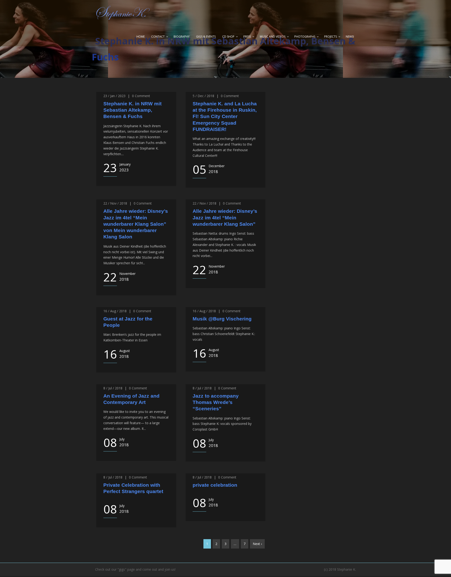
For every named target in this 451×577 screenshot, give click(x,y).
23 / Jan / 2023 (114, 96)
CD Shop (228, 37)
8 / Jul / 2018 (112, 388)
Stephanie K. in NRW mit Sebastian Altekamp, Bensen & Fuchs (132, 110)
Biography (182, 37)
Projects (330, 37)
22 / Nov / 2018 (115, 203)
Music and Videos (272, 37)
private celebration (215, 485)
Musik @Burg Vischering (222, 318)
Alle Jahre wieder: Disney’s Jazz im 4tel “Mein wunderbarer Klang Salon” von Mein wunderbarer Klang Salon (135, 223)
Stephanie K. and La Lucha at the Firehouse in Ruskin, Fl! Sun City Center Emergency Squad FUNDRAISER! (225, 116)
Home (140, 37)
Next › (257, 543)
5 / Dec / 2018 (203, 96)
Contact (158, 37)
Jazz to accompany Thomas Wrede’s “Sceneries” (216, 402)
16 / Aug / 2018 (115, 311)
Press (247, 37)
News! (350, 37)
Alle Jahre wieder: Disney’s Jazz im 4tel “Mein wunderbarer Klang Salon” (225, 217)
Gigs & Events (206, 37)
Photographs (304, 37)
